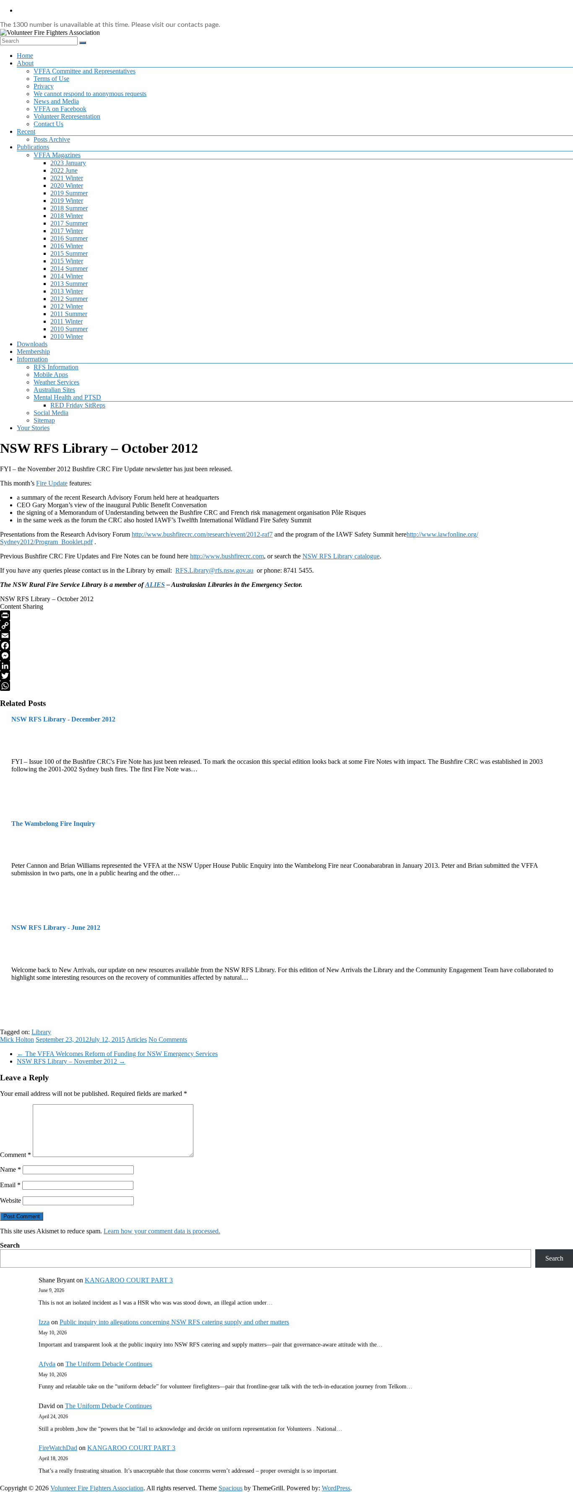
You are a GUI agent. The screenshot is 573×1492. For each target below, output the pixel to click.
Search (10, 1245)
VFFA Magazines (57, 154)
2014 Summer (69, 268)
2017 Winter (66, 230)
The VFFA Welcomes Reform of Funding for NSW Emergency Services (117, 1053)
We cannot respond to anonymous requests (90, 93)
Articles (136, 1039)
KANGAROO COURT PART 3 (129, 1280)
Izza (44, 1322)
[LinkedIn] (286, 666)
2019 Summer (69, 193)
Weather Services (56, 382)
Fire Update (52, 483)
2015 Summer (69, 253)
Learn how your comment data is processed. (162, 1231)
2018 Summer (69, 208)
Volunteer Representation (67, 116)
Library (41, 1031)
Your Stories (33, 427)
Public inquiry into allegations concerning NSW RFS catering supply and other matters (174, 1322)
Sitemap (44, 420)
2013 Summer (69, 283)
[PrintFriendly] (286, 615)
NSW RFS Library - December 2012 (63, 719)
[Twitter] (286, 676)
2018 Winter (66, 215)
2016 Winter (66, 245)
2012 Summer (69, 298)
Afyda (47, 1363)
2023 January (68, 162)
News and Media (56, 101)
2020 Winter (66, 185)
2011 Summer (68, 313)
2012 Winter (66, 306)
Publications (33, 146)
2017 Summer (69, 223)
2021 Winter (66, 178)
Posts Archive (52, 139)
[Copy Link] (286, 625)
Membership (33, 351)
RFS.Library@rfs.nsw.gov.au (214, 570)
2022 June (64, 170)
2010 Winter (66, 336)
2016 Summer (69, 238)
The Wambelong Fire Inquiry (53, 823)
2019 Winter (66, 200)
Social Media (51, 412)
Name (10, 1169)
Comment (15, 1154)
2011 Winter (66, 321)
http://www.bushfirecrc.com (227, 556)
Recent (26, 131)
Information (32, 359)
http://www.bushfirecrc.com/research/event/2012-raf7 (202, 534)
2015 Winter (66, 261)
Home (25, 55)
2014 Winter (66, 276)
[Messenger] (286, 656)
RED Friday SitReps (77, 405)
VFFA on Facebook (60, 108)
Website (10, 1200)
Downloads (32, 344)
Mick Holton (17, 1039)
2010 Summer (69, 328)
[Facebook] (286, 646)
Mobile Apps (51, 374)
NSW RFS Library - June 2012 (55, 927)
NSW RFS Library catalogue (341, 556)
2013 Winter (66, 291)
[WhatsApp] (286, 686)
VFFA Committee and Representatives (84, 71)
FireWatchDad (58, 1447)
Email (10, 1184)
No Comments (167, 1039)
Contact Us (48, 123)
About (25, 63)
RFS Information (56, 367)
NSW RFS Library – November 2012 (71, 1061)
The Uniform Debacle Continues (108, 1363)
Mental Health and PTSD (67, 397)
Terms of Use (51, 78)
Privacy (44, 86)
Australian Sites (54, 389)
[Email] (286, 636)
